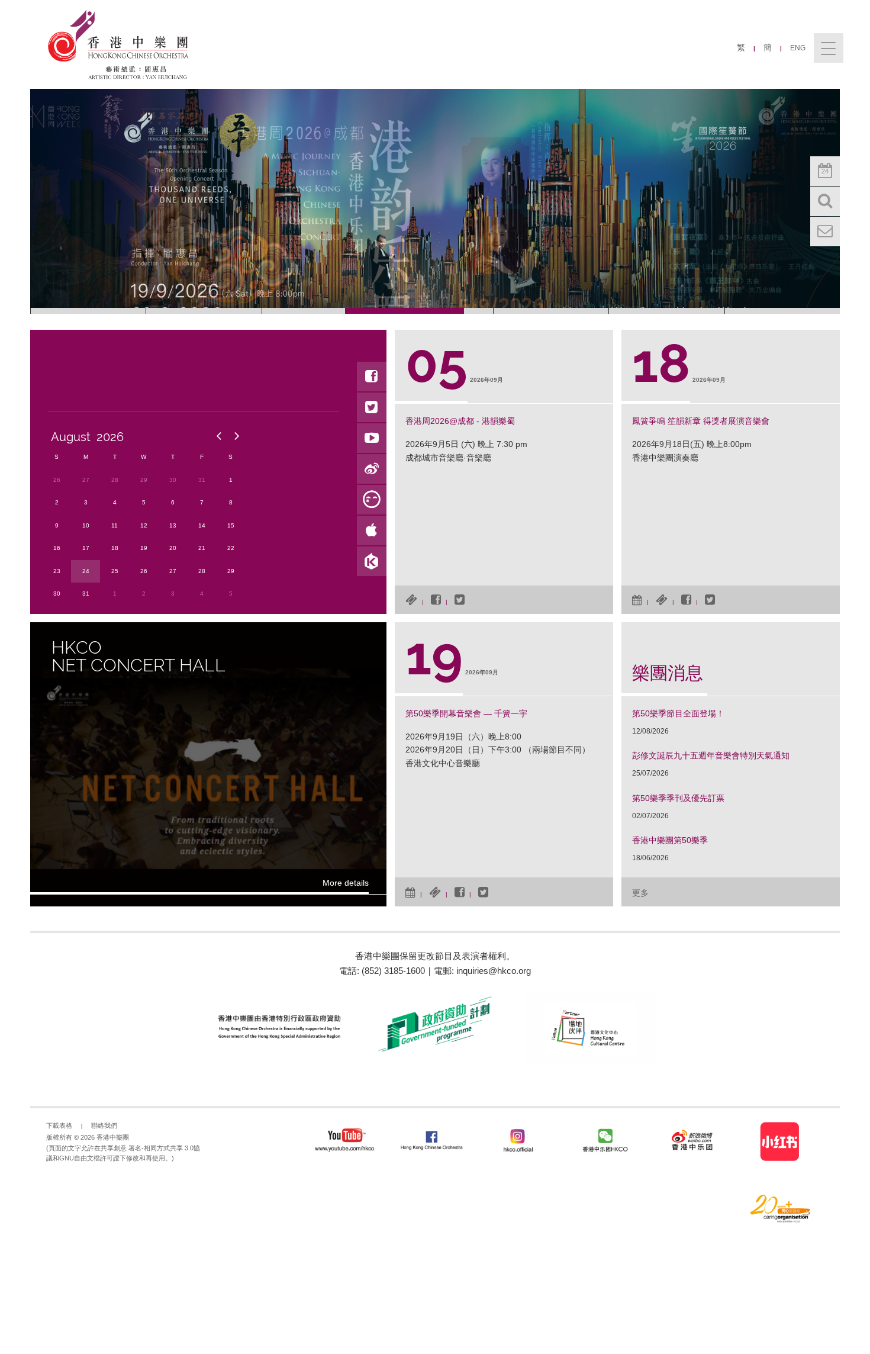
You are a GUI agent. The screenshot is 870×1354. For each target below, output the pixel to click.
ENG (797, 48)
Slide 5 (551, 311)
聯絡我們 (104, 1125)
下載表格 (59, 1125)
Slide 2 (204, 311)
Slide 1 (88, 311)
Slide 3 (320, 311)
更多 (640, 893)
